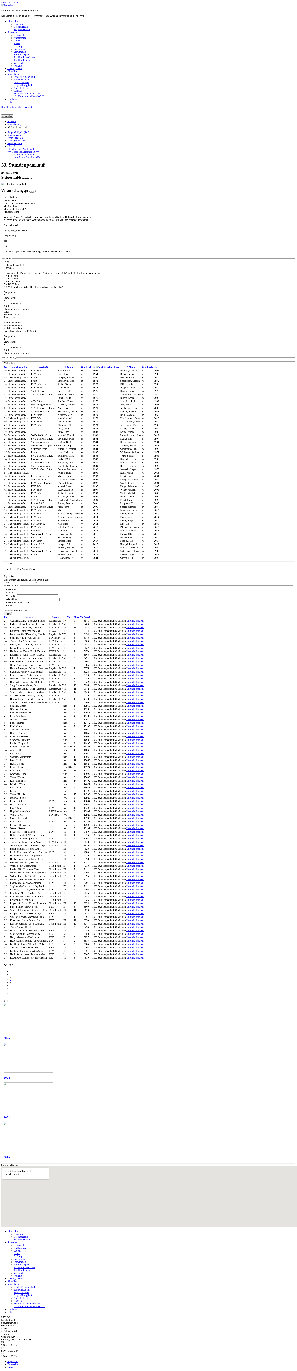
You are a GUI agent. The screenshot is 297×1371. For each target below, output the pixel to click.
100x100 (18, 90)
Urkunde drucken (135, 620)
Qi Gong (18, 46)
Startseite (11, 121)
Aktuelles (12, 71)
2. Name (131, 367)
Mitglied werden (22, 29)
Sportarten (12, 32)
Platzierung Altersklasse (18, 602)
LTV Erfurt (13, 21)
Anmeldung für (19, 367)
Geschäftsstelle (21, 26)
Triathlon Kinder (22, 60)
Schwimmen (20, 51)
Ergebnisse (12, 99)
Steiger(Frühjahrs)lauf (24, 77)
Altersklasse (12, 599)
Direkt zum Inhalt (9, 2)
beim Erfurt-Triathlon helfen (27, 157)
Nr (5, 367)
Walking (18, 65)
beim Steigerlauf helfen (25, 154)
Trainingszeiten (14, 68)
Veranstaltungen (15, 74)
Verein (55, 617)
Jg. (94, 367)
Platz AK (78, 617)
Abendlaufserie (21, 88)
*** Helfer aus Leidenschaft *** (29, 96)
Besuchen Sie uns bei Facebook (16, 107)
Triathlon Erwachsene (24, 57)
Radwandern (20, 49)
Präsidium (18, 24)
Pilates (17, 43)
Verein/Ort (44, 367)
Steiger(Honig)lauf (23, 85)
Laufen (17, 40)
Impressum (12, 1361)
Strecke (10, 605)
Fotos (10, 102)
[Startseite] (7, 5)
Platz (6, 617)
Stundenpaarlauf (22, 79)
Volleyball (19, 63)
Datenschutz (13, 1364)
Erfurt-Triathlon (21, 82)
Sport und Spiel (21, 54)
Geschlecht (86, 367)
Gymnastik (19, 35)
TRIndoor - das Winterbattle (27, 93)
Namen (10, 592)
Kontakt (11, 1367)
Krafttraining (20, 38)
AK (68, 617)
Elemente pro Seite (13, 610)
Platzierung (12, 589)
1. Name (69, 367)
